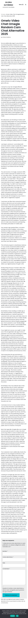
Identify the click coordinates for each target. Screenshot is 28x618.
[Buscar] (25, 4)
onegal (22, 321)
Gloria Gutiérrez (7, 37)
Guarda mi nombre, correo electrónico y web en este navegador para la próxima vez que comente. (13, 589)
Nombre (5, 551)
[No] (26, 613)
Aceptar (12, 615)
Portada (3, 14)
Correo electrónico (8, 557)
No (17, 615)
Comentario (6, 568)
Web (4, 563)
